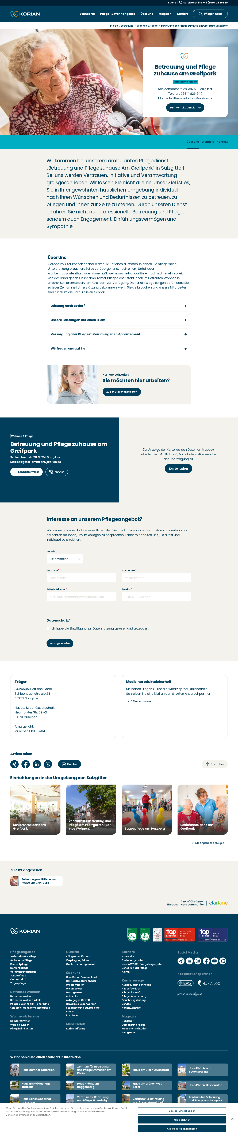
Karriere (183, 14)
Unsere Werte (74, 988)
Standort (207, 142)
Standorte (87, 14)
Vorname (53, 570)
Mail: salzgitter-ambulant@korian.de (185, 98)
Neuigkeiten (129, 1032)
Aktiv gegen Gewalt (78, 1000)
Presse (70, 1011)
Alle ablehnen (182, 1120)
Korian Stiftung (75, 1028)
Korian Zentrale (131, 1007)
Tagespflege (18, 983)
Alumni (126, 971)
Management (74, 992)
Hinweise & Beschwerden (81, 1004)
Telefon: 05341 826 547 (185, 93)
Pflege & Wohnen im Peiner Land (29, 1004)
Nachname (129, 570)
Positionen (72, 1015)
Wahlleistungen (19, 1025)
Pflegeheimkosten (21, 1028)
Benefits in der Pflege (134, 968)
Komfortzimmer (20, 1021)
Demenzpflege (19, 968)
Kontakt (222, 142)
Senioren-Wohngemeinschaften (30, 1007)
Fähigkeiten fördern (78, 956)
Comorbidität (19, 979)
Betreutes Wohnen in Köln (25, 1000)
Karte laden (178, 468)
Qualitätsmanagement (80, 964)
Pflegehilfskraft (131, 992)
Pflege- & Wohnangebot (117, 14)
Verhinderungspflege (23, 971)
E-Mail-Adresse (57, 589)
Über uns (147, 14)
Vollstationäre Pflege (23, 956)
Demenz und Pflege (133, 1025)
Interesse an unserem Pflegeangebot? (94, 519)
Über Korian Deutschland (81, 977)
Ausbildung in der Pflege (136, 985)
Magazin (165, 14)
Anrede (51, 551)
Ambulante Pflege (21, 960)
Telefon (127, 589)
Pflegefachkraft (131, 988)
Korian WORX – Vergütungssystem (143, 964)
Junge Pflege (18, 975)
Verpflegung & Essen (78, 960)
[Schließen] (232, 1119)
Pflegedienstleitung (134, 996)
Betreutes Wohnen (21, 996)
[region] (119, 1119)
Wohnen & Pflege (147, 26)
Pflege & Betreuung (122, 26)
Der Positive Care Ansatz (81, 981)
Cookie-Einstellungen (182, 1111)
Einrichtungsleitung (133, 1000)
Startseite (128, 956)
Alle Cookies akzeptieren (182, 1128)
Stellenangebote (132, 960)
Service (126, 1004)
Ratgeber (127, 1021)
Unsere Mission (75, 985)
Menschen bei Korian (134, 1028)
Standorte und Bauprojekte (83, 1007)
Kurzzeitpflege (19, 964)
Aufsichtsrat (74, 996)
